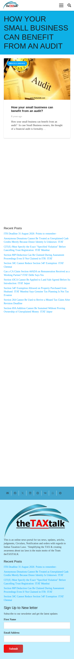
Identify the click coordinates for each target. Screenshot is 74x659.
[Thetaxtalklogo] (11, 5)
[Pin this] (37, 493)
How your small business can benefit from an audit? (32, 109)
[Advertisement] (37, 186)
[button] (61, 5)
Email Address (11, 632)
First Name (10, 619)
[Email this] (7, 493)
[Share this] (15, 493)
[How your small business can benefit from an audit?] (37, 60)
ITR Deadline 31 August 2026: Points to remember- (30, 233)
